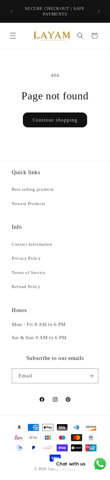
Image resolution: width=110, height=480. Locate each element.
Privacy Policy (26, 258)
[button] (13, 36)
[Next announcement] (98, 11)
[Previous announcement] (11, 11)
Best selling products (33, 189)
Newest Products (28, 203)
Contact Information (32, 244)
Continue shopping (55, 120)
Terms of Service (29, 272)
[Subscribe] (91, 376)
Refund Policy (26, 286)
